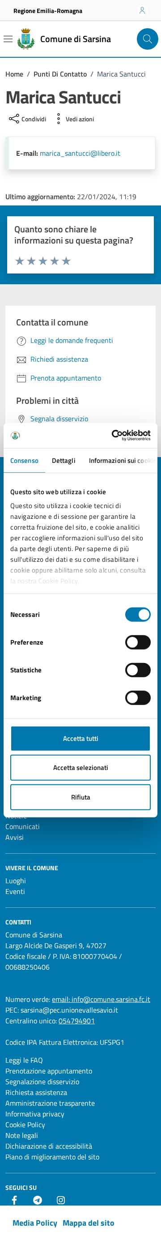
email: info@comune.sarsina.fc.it (101, 999)
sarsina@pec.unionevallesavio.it (69, 1010)
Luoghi (15, 880)
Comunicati (22, 826)
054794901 (77, 1020)
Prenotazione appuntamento (48, 1070)
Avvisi (14, 837)
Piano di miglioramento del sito (52, 1156)
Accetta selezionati (80, 767)
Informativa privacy (34, 1113)
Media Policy (35, 1223)
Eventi (15, 891)
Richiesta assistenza (36, 1092)
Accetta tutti (80, 738)
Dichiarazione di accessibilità (48, 1146)
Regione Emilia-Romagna (47, 10)
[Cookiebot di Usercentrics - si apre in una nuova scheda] (113, 435)
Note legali (21, 1135)
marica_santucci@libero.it (80, 153)
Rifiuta (80, 796)
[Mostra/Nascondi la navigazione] (8, 39)
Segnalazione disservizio (42, 1081)
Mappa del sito (88, 1223)
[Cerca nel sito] (147, 39)
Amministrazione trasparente (50, 1103)
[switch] (138, 642)
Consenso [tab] (24, 460)
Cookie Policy (25, 1124)
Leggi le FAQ (24, 1060)
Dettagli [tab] (64, 460)
